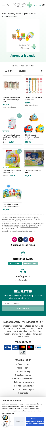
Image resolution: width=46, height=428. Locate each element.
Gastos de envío (24, 375)
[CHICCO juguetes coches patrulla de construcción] (34, 123)
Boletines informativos (24, 382)
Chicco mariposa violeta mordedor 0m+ (12, 172)
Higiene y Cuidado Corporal (29, 227)
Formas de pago (24, 371)
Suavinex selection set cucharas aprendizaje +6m (11, 100)
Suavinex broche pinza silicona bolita (33, 99)
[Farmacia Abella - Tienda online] (22, 5)
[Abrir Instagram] (14, 239)
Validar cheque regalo (24, 389)
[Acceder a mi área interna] (35, 5)
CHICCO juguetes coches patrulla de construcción (32, 137)
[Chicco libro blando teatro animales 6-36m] (12, 192)
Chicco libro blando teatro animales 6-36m (11, 205)
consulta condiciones (23, 280)
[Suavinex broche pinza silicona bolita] (34, 86)
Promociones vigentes (24, 386)
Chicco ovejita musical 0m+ (33, 172)
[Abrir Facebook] (25, 239)
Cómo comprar (24, 364)
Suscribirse (23, 309)
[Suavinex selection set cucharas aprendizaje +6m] (12, 86)
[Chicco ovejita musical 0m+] (34, 158)
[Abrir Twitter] (20, 239)
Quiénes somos (24, 368)
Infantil (39, 225)
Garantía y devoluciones (24, 379)
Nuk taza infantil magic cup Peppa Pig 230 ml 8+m (11, 137)
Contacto (24, 393)
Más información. (8, 413)
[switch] (5, 424)
